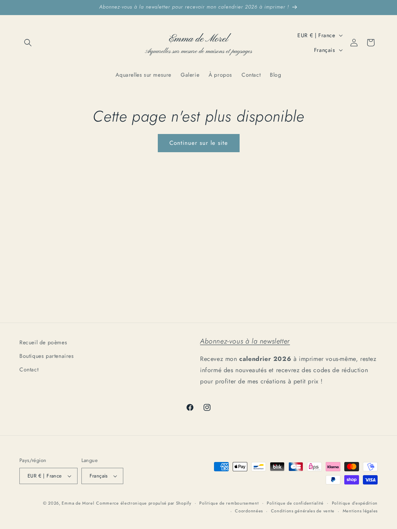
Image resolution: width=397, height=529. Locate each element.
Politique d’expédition (355, 503)
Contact (28, 369)
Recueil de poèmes (43, 342)
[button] (27, 42)
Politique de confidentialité (295, 503)
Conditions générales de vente (303, 511)
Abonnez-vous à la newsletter (245, 341)
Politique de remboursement (229, 503)
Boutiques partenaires (46, 356)
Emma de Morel (78, 503)
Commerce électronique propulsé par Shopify (143, 503)
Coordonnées (249, 511)
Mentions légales (360, 511)
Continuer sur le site (198, 143)
